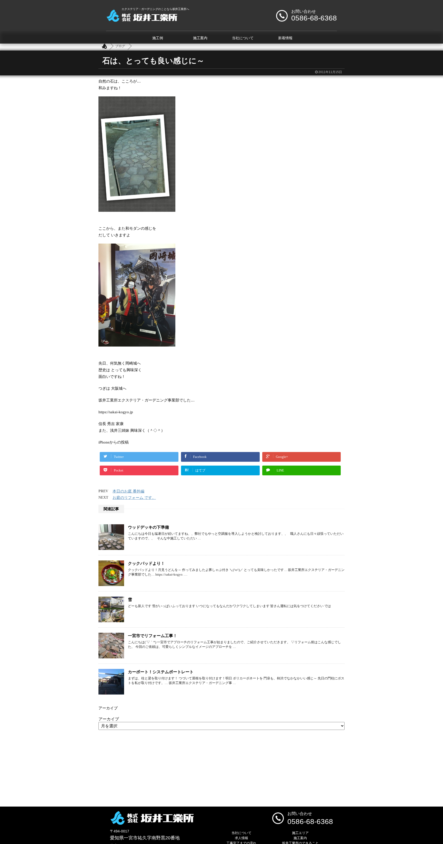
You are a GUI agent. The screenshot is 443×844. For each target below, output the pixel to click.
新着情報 (285, 38)
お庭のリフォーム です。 (134, 498)
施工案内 (200, 38)
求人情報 (241, 838)
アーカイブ (108, 719)
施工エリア (300, 833)
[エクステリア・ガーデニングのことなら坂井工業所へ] (141, 20)
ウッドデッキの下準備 (148, 527)
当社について (243, 38)
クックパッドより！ (146, 563)
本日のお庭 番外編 (128, 491)
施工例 (157, 38)
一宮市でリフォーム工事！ (152, 636)
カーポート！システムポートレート (161, 672)
